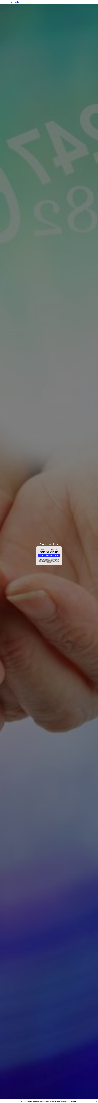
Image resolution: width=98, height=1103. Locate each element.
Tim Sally (14, 2)
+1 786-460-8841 (50, 556)
